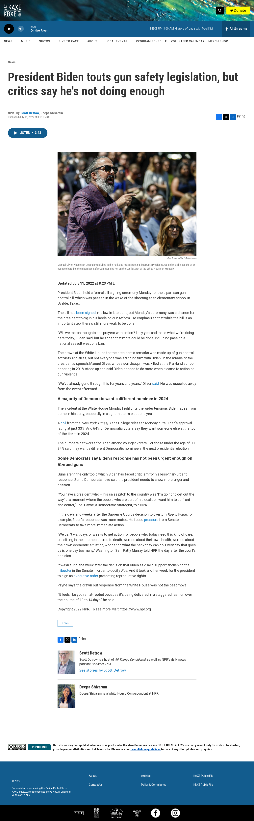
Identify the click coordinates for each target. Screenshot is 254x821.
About (92, 41)
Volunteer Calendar (187, 41)
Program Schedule (151, 41)
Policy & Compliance (153, 784)
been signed (86, 313)
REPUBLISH (39, 747)
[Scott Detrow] (66, 662)
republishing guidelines (146, 749)
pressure (151, 520)
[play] (9, 29)
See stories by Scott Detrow (102, 670)
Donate (240, 10)
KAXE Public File (203, 775)
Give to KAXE (69, 41)
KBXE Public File (203, 784)
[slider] (27, 29)
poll (63, 423)
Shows (44, 41)
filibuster (64, 570)
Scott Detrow (29, 113)
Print (241, 116)
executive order (86, 576)
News (8, 41)
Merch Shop (218, 41)
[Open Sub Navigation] (15, 41)
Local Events (116, 41)
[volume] (20, 28)
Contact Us (96, 784)
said (155, 383)
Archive (146, 775)
